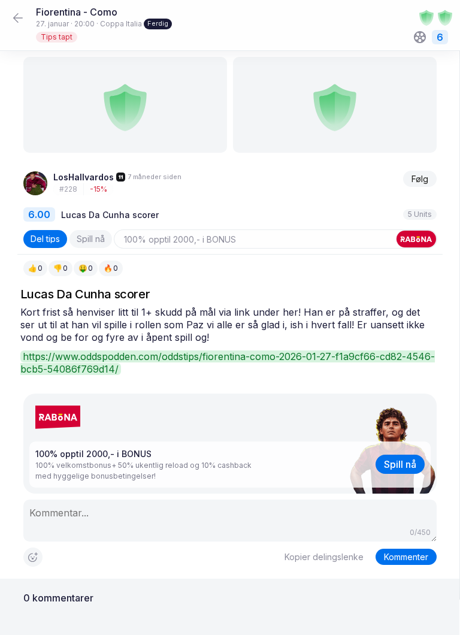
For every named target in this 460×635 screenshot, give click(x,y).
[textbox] (230, 341)
